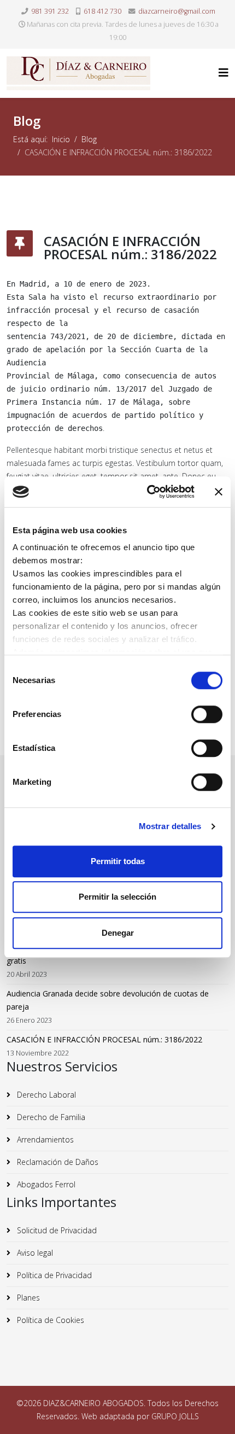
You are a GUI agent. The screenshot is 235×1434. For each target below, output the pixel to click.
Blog (89, 139)
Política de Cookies (49, 1320)
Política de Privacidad (53, 1275)
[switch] (206, 714)
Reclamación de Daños (56, 1162)
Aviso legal (34, 1253)
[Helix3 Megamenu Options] (223, 72)
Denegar (118, 932)
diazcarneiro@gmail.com (176, 11)
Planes (27, 1297)
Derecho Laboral (45, 1094)
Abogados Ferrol (45, 1184)
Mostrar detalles (170, 826)
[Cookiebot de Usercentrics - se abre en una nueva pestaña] (148, 492)
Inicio (61, 139)
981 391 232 (50, 11)
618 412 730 (102, 11)
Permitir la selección (117, 896)
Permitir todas (118, 861)
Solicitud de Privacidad (56, 1230)
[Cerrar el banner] (218, 492)
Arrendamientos (44, 1139)
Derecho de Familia (50, 1117)
